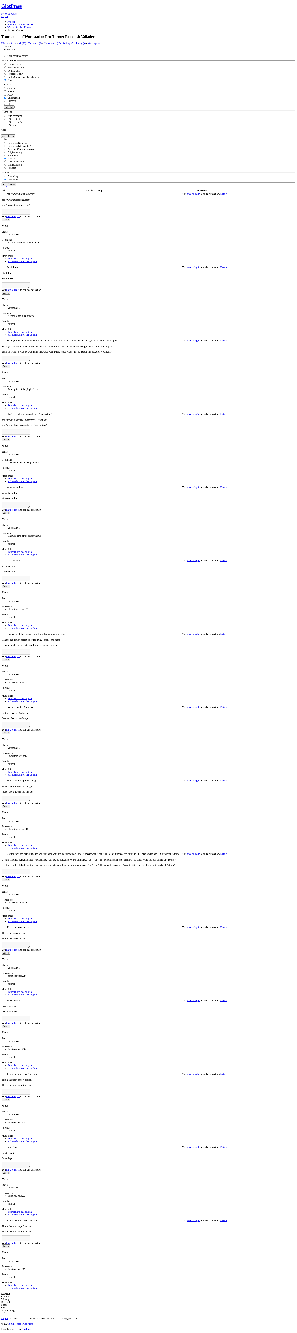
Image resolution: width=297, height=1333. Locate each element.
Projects (5, 13)
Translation (13, 155)
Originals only (15, 64)
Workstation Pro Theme (19, 27)
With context (13, 119)
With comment (14, 116)
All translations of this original (22, 261)
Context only (14, 70)
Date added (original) (18, 143)
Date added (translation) (19, 146)
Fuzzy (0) (81, 43)
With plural (12, 125)
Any (10, 80)
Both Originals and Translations (23, 77)
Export (4, 1318)
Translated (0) (35, 43)
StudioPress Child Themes (20, 24)
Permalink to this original (20, 258)
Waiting (11, 91)
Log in (4, 16)
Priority (11, 158)
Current (11, 88)
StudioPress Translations (21, 1323)
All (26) (22, 43)
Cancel (6, 219)
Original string (15, 152)
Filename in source (17, 161)
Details (223, 194)
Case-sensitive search (17, 56)
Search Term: (10, 49)
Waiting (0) (68, 43)
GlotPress (11, 6)
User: (3, 129)
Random (12, 167)
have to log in (193, 194)
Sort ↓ (13, 43)
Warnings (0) (94, 43)
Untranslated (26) (52, 43)
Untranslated (13, 97)
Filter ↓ (4, 43)
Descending (13, 179)
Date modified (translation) (21, 149)
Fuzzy (10, 94)
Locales (13, 13)
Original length (15, 164)
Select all (9, 107)
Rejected (11, 101)
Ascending (13, 176)
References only (15, 73)
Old (9, 104)
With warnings (14, 122)
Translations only (16, 67)
